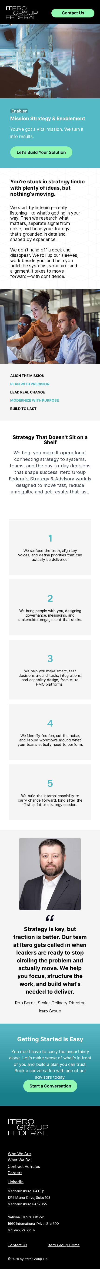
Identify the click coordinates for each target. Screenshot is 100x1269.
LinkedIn (15, 1181)
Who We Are (19, 1153)
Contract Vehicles (24, 1166)
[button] (19, 111)
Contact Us (17, 1245)
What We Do (19, 1159)
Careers (15, 1172)
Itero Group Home (64, 1245)
